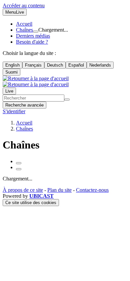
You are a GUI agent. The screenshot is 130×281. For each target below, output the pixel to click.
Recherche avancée (24, 105)
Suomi (11, 72)
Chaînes (24, 30)
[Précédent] (18, 163)
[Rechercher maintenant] (67, 100)
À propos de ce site (23, 190)
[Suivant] (18, 169)
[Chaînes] (35, 32)
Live (9, 91)
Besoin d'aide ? (32, 42)
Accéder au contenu (24, 5)
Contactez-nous (92, 190)
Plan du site (59, 190)
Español (76, 65)
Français (33, 65)
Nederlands (100, 65)
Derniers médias (33, 36)
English (12, 65)
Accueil (24, 24)
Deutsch (55, 65)
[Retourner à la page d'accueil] (36, 81)
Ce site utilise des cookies (30, 202)
